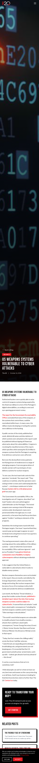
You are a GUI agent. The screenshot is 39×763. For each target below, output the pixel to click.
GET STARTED (13, 710)
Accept (18, 759)
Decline (7, 759)
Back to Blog (9, 350)
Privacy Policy (25, 755)
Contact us (9, 680)
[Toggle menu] (35, 3)
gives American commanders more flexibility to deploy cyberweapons (16, 554)
